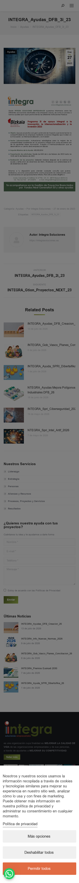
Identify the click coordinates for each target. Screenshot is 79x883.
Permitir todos (39, 868)
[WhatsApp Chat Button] (9, 873)
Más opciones (39, 836)
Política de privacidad (20, 823)
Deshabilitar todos (39, 852)
